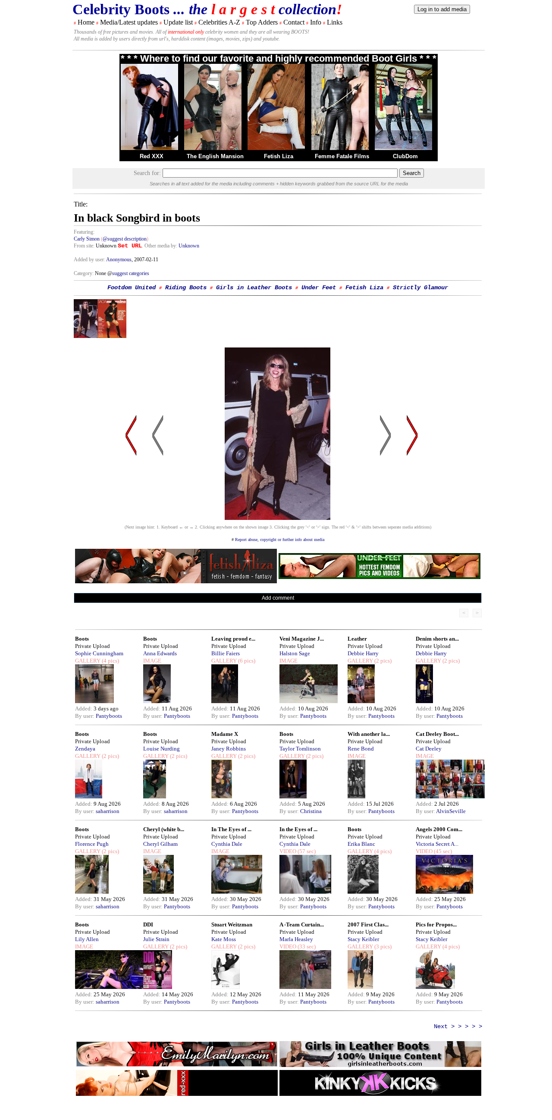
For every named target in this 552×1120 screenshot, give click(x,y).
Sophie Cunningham (99, 653)
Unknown (189, 246)
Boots (82, 638)
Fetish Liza (278, 156)
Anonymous (119, 260)
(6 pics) (246, 660)
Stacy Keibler (363, 939)
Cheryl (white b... (163, 829)
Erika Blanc (361, 844)
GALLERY (87, 660)
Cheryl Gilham (160, 844)
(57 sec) (306, 851)
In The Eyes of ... (231, 829)
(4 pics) (109, 660)
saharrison (107, 811)
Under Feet (318, 287)
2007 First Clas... (368, 924)
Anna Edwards (160, 653)
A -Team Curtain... (301, 924)
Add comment (278, 598)
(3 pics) (382, 946)
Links (334, 22)
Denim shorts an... (437, 638)
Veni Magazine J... (301, 638)
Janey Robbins (228, 748)
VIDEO (287, 851)
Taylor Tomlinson (300, 748)
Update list (178, 22)
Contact (293, 22)
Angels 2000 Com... (439, 829)
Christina (311, 811)
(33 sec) (306, 946)
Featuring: (84, 232)
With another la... (369, 734)
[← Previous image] (157, 517)
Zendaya (85, 748)
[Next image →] (277, 517)
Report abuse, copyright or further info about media (279, 539)
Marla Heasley (296, 939)
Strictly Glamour (420, 287)
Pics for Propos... (436, 924)
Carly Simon (87, 239)
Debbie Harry (363, 653)
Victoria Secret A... (437, 844)
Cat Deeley (429, 748)
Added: (84, 708)
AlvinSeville (451, 811)
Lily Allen (87, 939)
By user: (85, 716)
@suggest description (125, 239)
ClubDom (405, 156)
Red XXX (151, 156)
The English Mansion (215, 156)
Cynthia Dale (226, 844)
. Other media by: (160, 246)
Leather (357, 638)
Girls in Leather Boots (254, 287)
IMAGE (152, 660)
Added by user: (90, 260)
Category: (84, 273)
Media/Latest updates (129, 22)
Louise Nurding (161, 748)
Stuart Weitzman (231, 924)
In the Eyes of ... (298, 829)
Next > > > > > (458, 1026)
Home (86, 22)
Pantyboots (109, 716)
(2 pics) (382, 660)
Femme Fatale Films (342, 156)
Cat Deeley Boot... (437, 734)
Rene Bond (361, 748)
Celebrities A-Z (219, 22)
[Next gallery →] (412, 517)
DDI (148, 924)
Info (315, 22)
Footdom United (131, 287)
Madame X (224, 734)
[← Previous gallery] (131, 517)
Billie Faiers (225, 653)
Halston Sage (294, 653)
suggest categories (130, 273)
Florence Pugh (92, 844)
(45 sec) (442, 851)
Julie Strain (156, 939)
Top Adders (262, 22)
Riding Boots (186, 287)
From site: (84, 246)
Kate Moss (223, 939)
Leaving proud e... (233, 638)
